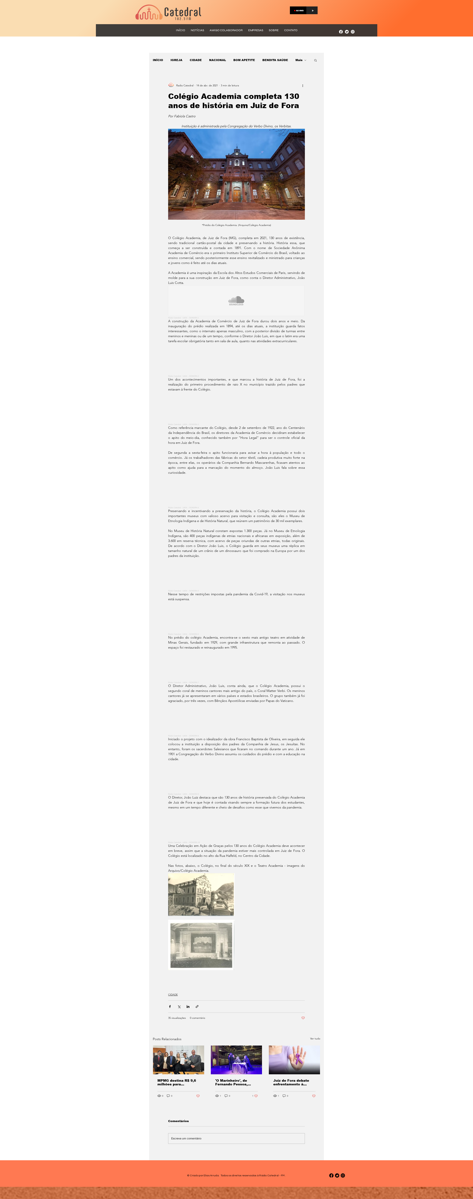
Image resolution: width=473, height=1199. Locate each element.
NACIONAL (217, 60)
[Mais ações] (302, 85)
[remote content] (236, 302)
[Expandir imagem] (201, 894)
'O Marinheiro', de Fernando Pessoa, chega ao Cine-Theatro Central (235, 1082)
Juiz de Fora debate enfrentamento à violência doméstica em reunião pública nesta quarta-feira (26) (293, 1082)
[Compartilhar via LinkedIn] (188, 1006)
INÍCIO (158, 60)
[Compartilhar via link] (197, 1006)
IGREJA (176, 60)
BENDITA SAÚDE (275, 60)
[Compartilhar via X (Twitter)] (179, 1006)
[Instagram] (353, 32)
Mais (298, 60)
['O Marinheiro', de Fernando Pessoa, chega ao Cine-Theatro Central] (236, 1060)
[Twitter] (347, 32)
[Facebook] (341, 32)
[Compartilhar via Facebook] (170, 1006)
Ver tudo (315, 1038)
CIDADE (196, 60)
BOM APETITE (244, 60)
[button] (315, 60)
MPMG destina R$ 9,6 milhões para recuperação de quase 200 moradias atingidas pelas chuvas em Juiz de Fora (178, 1082)
